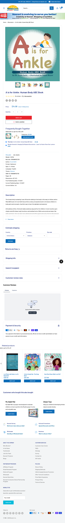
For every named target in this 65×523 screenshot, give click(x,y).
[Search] (52, 8)
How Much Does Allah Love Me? (52, 374)
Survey (37, 453)
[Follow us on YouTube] (16, 513)
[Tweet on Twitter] (13, 100)
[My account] (57, 8)
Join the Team (7, 453)
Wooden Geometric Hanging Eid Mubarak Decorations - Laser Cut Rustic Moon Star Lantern (31, 144)
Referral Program (8, 472)
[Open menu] (4, 8)
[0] (61, 8)
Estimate (10, 241)
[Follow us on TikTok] (19, 513)
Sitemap (37, 451)
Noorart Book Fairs (8, 477)
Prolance (8, 155)
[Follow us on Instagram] (10, 513)
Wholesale (6, 474)
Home (4, 22)
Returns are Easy (11, 249)
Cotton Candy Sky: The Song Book (31, 374)
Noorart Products (8, 456)
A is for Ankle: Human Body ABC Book (20, 142)
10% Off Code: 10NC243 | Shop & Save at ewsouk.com (32, 1)
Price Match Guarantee (41, 477)
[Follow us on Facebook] (4, 513)
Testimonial (6, 451)
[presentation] (1, 363)
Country (8, 232)
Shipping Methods (40, 469)
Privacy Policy (39, 479)
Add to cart (19, 117)
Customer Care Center (41, 446)
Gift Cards (38, 458)
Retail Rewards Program (10, 469)
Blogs (4, 458)
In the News (6, 448)
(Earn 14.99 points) (23, 106)
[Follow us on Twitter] (7, 513)
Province (28, 232)
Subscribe (8, 502)
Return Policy (39, 467)
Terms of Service (40, 482)
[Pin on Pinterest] (10, 100)
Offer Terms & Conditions (42, 474)
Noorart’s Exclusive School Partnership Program (14, 480)
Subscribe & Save (55, 1)
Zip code (49, 232)
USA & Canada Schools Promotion (44, 472)
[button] (17, 85)
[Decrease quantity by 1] (13, 112)
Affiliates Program (8, 467)
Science (12, 171)
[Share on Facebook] (7, 100)
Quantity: (8, 112)
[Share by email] (16, 100)
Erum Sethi (13, 162)
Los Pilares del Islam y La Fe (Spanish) (11, 374)
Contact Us (38, 456)
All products (11, 22)
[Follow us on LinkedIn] (22, 513)
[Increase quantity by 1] (22, 112)
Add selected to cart (28, 137)
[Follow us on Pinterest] (13, 513)
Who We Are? (7, 446)
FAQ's (36, 448)
